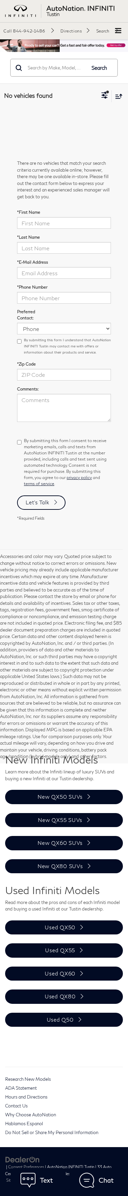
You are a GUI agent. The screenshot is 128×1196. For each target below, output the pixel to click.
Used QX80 (60, 996)
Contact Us (16, 1105)
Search (99, 68)
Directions (71, 31)
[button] (28, 30)
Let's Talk (37, 502)
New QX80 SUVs (60, 866)
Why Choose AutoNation (30, 1114)
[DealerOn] (22, 1159)
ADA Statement (21, 1088)
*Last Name (28, 237)
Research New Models (28, 1079)
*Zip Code (26, 364)
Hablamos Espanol (24, 1123)
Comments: (28, 388)
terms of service (39, 483)
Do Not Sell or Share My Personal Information (51, 1132)
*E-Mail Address (32, 262)
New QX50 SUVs (60, 797)
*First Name (28, 212)
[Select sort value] (117, 96)
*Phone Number (32, 287)
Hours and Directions (26, 1097)
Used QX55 (60, 950)
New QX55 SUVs (60, 820)
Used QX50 (60, 927)
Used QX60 (60, 973)
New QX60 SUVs (60, 843)
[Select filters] (104, 96)
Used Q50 (60, 1019)
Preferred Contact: (26, 314)
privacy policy (79, 477)
